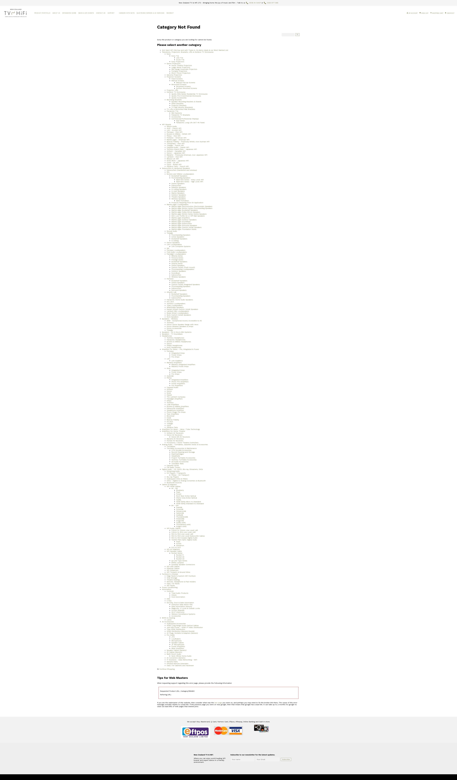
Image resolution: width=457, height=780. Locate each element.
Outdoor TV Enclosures (176, 92)
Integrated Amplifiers (179, 380)
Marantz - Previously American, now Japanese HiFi (187, 155)
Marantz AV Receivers (175, 439)
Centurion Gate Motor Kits (182, 604)
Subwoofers (176, 185)
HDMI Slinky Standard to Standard (190, 503)
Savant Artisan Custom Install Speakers (182, 309)
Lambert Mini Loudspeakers (178, 311)
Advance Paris (172, 427)
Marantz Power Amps (180, 366)
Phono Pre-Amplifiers (180, 382)
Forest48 (179, 509)
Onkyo (169, 401)
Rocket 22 (180, 557)
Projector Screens (174, 77)
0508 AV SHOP (255, 3)
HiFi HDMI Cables (173, 486)
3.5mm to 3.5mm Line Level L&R (184, 530)
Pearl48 (179, 507)
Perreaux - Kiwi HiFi (174, 132)
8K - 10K (175, 505)
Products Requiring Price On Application (187, 202)
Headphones (167, 336)
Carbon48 (180, 513)
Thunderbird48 (182, 517)
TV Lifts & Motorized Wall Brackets (181, 109)
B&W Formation (182, 201)
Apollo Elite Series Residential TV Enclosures (189, 94)
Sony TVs (175, 56)
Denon (169, 343)
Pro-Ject (170, 302)
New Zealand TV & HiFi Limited (235, 777)
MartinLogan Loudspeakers (177, 204)
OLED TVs (180, 60)
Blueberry (180, 490)
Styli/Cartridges (177, 454)
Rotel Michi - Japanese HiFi (178, 161)
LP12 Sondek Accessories (181, 450)
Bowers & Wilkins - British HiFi (179, 134)
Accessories (176, 117)
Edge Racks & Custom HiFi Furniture (181, 576)
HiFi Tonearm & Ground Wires (178, 572)
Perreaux (170, 351)
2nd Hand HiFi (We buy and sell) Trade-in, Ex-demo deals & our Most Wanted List (195, 50)
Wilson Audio (172, 126)
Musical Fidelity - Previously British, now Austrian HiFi (188, 142)
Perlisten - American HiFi (176, 138)
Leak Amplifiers (173, 404)
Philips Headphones (174, 345)
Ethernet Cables (173, 568)
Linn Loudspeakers (174, 244)
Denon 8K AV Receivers (180, 437)
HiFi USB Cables (173, 566)
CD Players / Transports (176, 473)
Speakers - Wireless (170, 319)
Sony (169, 54)
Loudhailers (176, 639)
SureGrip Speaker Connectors (183, 564)
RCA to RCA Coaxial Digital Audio (184, 538)
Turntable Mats (177, 463)
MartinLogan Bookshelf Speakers (184, 210)
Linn (168, 359)
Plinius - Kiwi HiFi (174, 136)
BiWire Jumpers (177, 563)
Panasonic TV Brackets (180, 115)
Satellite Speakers (178, 187)
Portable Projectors (179, 71)
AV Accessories (168, 622)
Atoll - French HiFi (174, 128)
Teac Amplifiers (173, 414)
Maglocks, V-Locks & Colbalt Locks (185, 608)
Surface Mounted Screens (186, 88)
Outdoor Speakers (178, 195)
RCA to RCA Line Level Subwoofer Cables (188, 536)
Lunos (169, 620)
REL (168, 172)
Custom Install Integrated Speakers (185, 284)
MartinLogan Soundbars (181, 222)
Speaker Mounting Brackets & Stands (186, 102)
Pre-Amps (175, 357)
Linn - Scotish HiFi (174, 130)
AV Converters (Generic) (176, 658)
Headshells (175, 456)
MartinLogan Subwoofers (181, 223)
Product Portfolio (42, 13)
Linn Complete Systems (181, 246)
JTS (173, 637)
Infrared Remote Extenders (177, 664)
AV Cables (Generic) (174, 652)
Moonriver (170, 416)
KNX (168, 599)
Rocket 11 (180, 555)
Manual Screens (177, 81)
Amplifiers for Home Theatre (173, 431)
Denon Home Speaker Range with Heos (182, 324)
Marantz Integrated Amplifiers (183, 364)
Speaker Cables (177, 643)
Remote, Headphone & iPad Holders (181, 582)
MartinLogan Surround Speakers (184, 225)
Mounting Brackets (174, 100)
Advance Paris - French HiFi (178, 166)
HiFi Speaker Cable (174, 551)
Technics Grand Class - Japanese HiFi (182, 149)
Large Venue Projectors (180, 67)
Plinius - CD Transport (180, 475)
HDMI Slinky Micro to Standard (188, 502)
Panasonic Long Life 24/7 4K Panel (190, 122)
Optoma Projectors (174, 75)
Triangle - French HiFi (175, 145)
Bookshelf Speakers (179, 176)
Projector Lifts (172, 90)
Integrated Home (69, 13)
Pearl (178, 492)
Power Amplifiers (178, 383)
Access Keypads (177, 610)
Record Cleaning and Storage (183, 452)
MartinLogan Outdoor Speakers (183, 220)
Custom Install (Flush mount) (183, 267)
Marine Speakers (177, 193)
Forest (178, 494)
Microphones (176, 641)
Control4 (170, 591)
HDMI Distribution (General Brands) (180, 631)
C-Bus (169, 601)
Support (111, 13)
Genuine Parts (172, 662)
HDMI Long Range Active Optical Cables (183, 625)
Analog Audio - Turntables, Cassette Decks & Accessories (185, 444)
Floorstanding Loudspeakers (182, 269)
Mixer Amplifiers (177, 648)
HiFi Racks (171, 585)
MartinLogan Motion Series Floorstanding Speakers (191, 208)
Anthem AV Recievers (175, 433)
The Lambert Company (176, 397)
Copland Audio (172, 387)
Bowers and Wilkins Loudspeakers (180, 174)
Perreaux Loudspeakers (176, 250)
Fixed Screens (177, 79)
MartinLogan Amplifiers (180, 218)
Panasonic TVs (172, 111)
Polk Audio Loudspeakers (177, 252)
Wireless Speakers (178, 199)
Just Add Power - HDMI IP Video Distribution (185, 627)
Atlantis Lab (171, 292)
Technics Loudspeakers (176, 303)
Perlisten (170, 279)
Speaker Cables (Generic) (176, 650)
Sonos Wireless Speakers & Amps (180, 326)
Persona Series (177, 258)
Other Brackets (177, 103)
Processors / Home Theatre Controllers (182, 443)
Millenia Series (177, 256)
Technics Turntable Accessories (183, 460)
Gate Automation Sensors (181, 606)
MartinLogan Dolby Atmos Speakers (185, 212)
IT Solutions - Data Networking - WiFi (182, 660)
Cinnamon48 (181, 511)
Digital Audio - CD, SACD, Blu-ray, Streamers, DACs (182, 469)
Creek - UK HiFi (173, 162)
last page (218, 703)
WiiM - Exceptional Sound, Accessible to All (184, 321)
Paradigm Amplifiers (175, 399)
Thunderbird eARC (183, 524)
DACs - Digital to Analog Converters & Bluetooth (186, 481)
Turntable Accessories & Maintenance (182, 448)
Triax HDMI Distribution (176, 629)
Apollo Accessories (178, 98)
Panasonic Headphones (176, 340)
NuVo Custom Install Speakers (179, 315)
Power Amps (176, 355)
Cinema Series (177, 263)
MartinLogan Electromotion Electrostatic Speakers (191, 206)
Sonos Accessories (174, 328)
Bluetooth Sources (174, 483)
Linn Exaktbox (177, 361)
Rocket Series (176, 553)
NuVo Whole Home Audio (181, 656)
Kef (168, 248)
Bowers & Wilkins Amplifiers (178, 406)
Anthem (170, 389)
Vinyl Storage (172, 578)
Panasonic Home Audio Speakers (180, 300)
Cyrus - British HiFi (174, 164)
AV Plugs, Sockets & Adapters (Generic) (182, 633)
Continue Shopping (167, 669)
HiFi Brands (166, 124)
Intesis (173, 595)
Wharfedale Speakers (175, 307)
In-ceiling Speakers (178, 189)
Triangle (170, 233)
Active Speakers (177, 237)
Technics (170, 323)
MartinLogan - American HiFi (178, 140)
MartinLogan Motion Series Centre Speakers (189, 214)
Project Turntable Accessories (183, 458)
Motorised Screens (178, 84)
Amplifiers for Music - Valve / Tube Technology (181, 429)
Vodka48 (179, 515)
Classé (169, 395)
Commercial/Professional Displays (185, 119)
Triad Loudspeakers (174, 305)
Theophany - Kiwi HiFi (175, 143)
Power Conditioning (169, 587)
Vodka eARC (181, 523)
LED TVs (179, 58)
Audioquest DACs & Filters (177, 479)
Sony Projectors (177, 62)
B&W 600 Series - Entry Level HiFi (190, 180)
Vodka (178, 500)
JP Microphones (177, 644)
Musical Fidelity (173, 420)
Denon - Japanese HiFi (176, 153)
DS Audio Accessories (180, 462)
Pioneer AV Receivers (175, 441)
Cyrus (169, 425)
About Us (56, 13)
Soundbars (175, 273)
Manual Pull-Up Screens (185, 82)
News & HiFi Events (86, 13)
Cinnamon (180, 545)
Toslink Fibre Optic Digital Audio (184, 540)
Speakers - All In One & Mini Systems (176, 332)
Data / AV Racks (173, 583)
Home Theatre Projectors (181, 65)
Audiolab (170, 376)
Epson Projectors (173, 63)
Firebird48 (180, 519)
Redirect (170, 13)
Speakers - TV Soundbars (172, 334)
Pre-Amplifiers (177, 385)
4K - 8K (174, 488)
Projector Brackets (178, 105)
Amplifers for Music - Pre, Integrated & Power (180, 349)
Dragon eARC (181, 526)
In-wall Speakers (178, 191)
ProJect (170, 422)
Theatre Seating (173, 580)
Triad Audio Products (179, 593)
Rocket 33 (180, 559)
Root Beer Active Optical (186, 496)
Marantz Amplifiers (174, 363)
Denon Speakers (173, 242)
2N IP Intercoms (177, 612)
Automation (166, 589)
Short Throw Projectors (180, 73)
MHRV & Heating (168, 618)
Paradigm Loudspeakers (176, 254)
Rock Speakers (172, 317)
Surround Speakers (178, 290)
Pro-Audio (171, 635)
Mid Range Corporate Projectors (184, 69)
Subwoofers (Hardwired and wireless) (182, 170)
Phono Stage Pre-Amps (176, 412)
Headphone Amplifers (175, 410)
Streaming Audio (173, 471)
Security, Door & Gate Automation (180, 603)
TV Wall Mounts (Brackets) (182, 107)
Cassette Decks (173, 465)
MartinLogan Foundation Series (183, 229)
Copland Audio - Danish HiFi (178, 147)
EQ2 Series (180, 121)
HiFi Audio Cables (174, 528)
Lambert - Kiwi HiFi (174, 157)
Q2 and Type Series (179, 561)
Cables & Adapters (169, 484)
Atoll (168, 368)
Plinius (169, 378)
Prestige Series (177, 260)
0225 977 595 (272, 3)
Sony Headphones (174, 347)
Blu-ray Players (173, 477)
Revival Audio (172, 231)
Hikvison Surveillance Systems (183, 614)
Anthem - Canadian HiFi (176, 151)
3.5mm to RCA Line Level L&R (183, 532)
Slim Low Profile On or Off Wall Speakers (188, 216)
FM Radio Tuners (173, 467)
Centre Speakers (177, 183)
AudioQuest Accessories (176, 624)
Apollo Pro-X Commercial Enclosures (186, 96)
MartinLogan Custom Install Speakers (186, 227)
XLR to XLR (176, 547)
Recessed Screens (183, 86)
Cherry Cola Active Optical (186, 498)
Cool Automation (178, 597)
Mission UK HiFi (173, 159)
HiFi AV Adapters (173, 549)
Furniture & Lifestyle (170, 574)
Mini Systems (176, 113)
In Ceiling (175, 241)
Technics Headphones (175, 338)
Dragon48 (180, 521)
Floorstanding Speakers (180, 178)
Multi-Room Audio (174, 654)
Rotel (169, 393)
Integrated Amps (178, 353)
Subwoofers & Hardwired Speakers (176, 168)
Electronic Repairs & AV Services (150, 13)
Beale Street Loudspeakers (178, 313)
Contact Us (100, 13)
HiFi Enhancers (172, 570)
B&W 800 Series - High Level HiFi (189, 182)
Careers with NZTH (127, 13)
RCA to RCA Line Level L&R (182, 534)
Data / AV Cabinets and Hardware (180, 665)
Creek (169, 418)
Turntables (171, 446)
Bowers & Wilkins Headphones (179, 342)
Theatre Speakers (178, 197)
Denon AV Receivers (174, 435)
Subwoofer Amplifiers (175, 408)
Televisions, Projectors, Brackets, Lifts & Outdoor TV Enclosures (188, 52)
